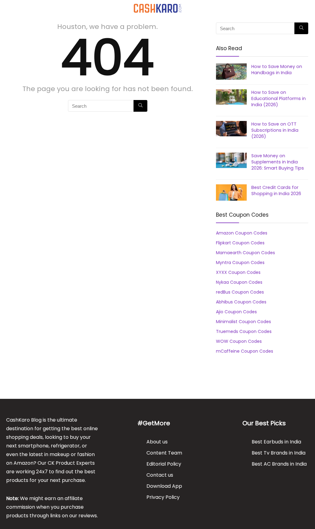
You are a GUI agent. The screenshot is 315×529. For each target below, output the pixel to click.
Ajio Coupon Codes (236, 312)
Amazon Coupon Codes (241, 233)
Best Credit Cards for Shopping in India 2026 (276, 190)
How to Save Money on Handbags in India (276, 69)
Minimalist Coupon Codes (243, 322)
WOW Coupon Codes (239, 341)
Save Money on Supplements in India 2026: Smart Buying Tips (277, 162)
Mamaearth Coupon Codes (245, 253)
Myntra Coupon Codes (240, 262)
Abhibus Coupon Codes (241, 302)
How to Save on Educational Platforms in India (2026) (278, 98)
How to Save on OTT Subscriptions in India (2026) (274, 130)
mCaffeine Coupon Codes (244, 351)
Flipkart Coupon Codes (240, 243)
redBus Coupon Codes (240, 292)
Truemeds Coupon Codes (244, 331)
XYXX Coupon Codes (238, 272)
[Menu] (7, 8)
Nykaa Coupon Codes (239, 282)
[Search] (305, 8)
